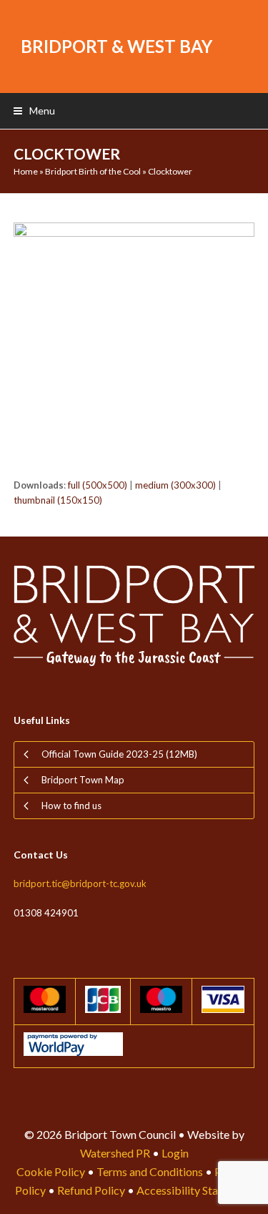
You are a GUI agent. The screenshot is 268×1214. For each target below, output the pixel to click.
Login (175, 1153)
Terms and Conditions (149, 1171)
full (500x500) (97, 485)
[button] (34, 110)
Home (26, 171)
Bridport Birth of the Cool (93, 171)
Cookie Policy (50, 1171)
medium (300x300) (175, 485)
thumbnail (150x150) (58, 500)
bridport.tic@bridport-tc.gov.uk (80, 883)
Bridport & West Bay (116, 46)
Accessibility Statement (195, 1190)
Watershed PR (115, 1153)
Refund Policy (91, 1190)
